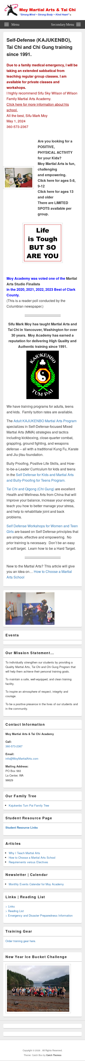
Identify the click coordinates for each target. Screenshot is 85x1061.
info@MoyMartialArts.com (21, 758)
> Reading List (14, 911)
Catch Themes (53, 1055)
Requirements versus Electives (28, 862)
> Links (10, 906)
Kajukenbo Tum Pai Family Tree (29, 805)
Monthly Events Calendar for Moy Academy (36, 884)
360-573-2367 (13, 746)
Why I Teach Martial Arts (24, 853)
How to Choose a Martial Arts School (32, 857)
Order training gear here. (20, 941)
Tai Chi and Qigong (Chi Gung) (30, 488)
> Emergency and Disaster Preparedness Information (39, 915)
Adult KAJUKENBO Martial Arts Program (45, 420)
